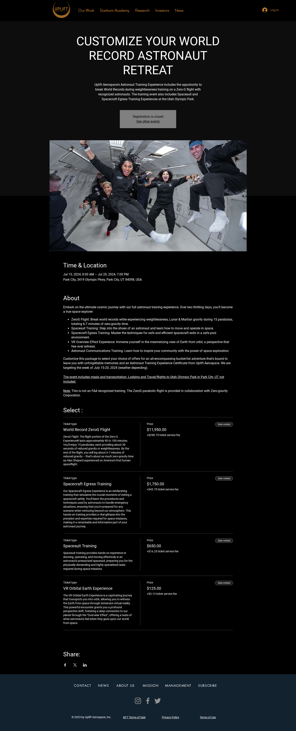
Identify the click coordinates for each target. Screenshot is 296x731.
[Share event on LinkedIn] (85, 665)
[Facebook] (148, 701)
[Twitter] (157, 701)
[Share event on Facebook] (65, 665)
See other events (148, 121)
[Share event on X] (75, 665)
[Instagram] (138, 701)
